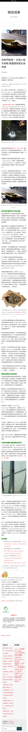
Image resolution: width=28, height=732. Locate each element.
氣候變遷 (16, 669)
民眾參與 (21, 667)
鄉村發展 (20, 679)
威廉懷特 (16, 663)
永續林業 (21, 669)
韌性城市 (16, 681)
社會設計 (22, 673)
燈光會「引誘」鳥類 (17, 148)
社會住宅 (17, 673)
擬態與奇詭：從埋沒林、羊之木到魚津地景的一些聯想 (8, 650)
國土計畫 (16, 659)
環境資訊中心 (6, 84)
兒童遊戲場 (21, 653)
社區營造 (19, 671)
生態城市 (8, 635)
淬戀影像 (11, 721)
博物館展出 (18, 312)
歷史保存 (15, 667)
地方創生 (21, 659)
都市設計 (16, 679)
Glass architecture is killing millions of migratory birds (13, 558)
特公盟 (15, 671)
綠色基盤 (20, 675)
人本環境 (21, 649)
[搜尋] (19, 728)
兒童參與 (19, 651)
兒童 (15, 651)
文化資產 (22, 663)
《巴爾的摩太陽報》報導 (7, 104)
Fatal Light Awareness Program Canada (15, 563)
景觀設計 (16, 665)
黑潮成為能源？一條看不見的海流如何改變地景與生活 (8, 713)
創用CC (20, 658)
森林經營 (21, 665)
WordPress (9, 723)
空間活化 (16, 675)
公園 (15, 658)
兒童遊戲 (16, 653)
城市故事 (16, 661)
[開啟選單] (14, 24)
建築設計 (3, 635)
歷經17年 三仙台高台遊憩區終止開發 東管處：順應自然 (8, 679)
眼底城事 (14, 12)
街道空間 (17, 677)
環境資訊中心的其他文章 (6, 600)
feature (16, 649)
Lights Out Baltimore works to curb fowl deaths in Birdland (15, 544)
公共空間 (18, 655)
